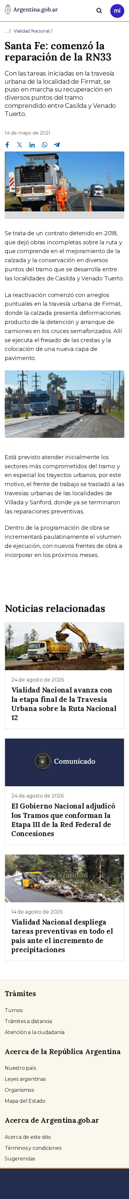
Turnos (14, 1010)
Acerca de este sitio (28, 1137)
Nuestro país (20, 1068)
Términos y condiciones (33, 1148)
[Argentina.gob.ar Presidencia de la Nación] (31, 10)
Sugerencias (20, 1159)
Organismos (19, 1090)
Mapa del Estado (25, 1101)
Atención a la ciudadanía (34, 1032)
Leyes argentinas (25, 1079)
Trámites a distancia (28, 1021)
